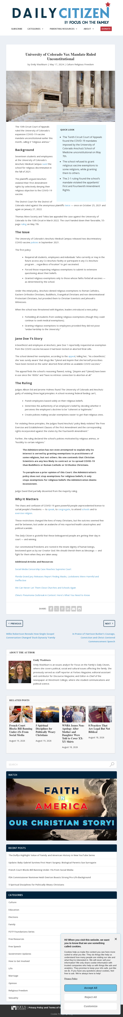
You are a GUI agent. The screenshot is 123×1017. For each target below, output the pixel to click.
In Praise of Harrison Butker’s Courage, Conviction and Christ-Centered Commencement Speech (93, 637)
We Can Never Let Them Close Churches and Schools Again (45, 587)
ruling (24, 224)
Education (14, 909)
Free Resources (16, 939)
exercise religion (23, 513)
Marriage (13, 975)
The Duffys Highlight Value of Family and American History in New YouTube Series (52, 855)
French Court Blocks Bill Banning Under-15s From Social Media (41, 869)
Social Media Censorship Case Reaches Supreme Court (43, 569)
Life (10, 968)
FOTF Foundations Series (21, 931)
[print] (79, 609)
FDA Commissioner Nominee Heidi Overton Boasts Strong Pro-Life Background (50, 877)
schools (86, 509)
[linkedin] (68, 609)
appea (71, 356)
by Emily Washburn (38, 64)
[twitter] (56, 609)
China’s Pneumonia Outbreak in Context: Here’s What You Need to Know (52, 595)
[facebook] (50, 609)
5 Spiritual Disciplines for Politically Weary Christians (36, 884)
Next (108, 623)
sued (44, 163)
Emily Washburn (42, 660)
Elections (13, 917)
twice (67, 205)
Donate (106, 28)
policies (34, 242)
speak (51, 509)
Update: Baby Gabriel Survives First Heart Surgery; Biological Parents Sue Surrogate (52, 862)
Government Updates (20, 953)
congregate (64, 509)
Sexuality (13, 997)
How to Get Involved (19, 961)
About (87, 28)
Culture (70, 64)
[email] (73, 609)
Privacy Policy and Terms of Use (46, 1007)
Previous (16, 623)
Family (12, 924)
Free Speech (15, 946)
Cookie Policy (57, 1014)
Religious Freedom (84, 64)
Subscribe (16, 28)
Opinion (13, 983)
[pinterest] (62, 609)
